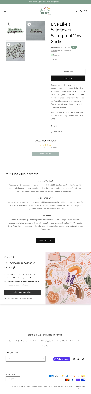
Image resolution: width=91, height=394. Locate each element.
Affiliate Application (47, 341)
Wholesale (24, 341)
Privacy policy (58, 386)
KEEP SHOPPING (45, 241)
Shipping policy (81, 386)
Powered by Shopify (36, 386)
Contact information (79, 389)
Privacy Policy (45, 346)
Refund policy (75, 341)
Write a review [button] (45, 154)
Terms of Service (62, 341)
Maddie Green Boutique (24, 386)
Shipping (54, 50)
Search (11, 341)
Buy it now (68, 78)
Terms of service (69, 386)
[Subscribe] (43, 359)
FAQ (17, 341)
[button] (4, 10)
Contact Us (34, 341)
